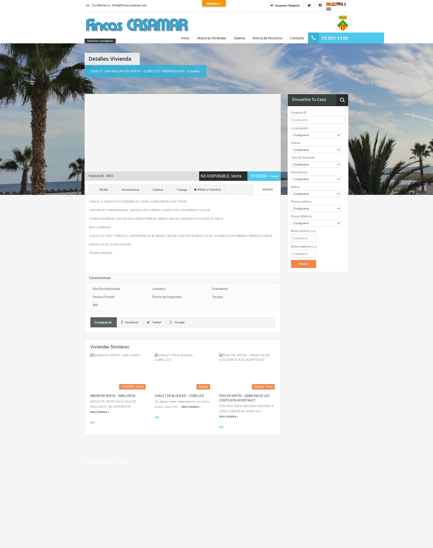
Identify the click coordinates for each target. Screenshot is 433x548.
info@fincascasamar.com (129, 5)
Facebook (131, 322)
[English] (328, 9)
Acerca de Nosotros (267, 38)
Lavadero (159, 289)
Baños (295, 187)
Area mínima (303, 231)
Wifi (95, 305)
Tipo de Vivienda (302, 157)
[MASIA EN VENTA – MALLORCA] (118, 371)
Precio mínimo (301, 201)
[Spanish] (333, 4)
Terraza (217, 297)
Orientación (220, 289)
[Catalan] (328, 4)
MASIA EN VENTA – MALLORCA (112, 396)
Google (179, 322)
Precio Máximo (301, 216)
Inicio (185, 38)
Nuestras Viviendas (211, 38)
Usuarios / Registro (287, 5)
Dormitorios (299, 172)
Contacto (297, 38)
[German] (338, 4)
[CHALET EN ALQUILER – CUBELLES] (182, 371)
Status (295, 143)
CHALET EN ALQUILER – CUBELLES (179, 396)
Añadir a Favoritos (209, 189)
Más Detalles (98, 412)
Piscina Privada (103, 297)
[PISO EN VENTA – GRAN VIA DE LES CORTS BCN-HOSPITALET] (247, 371)
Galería (239, 38)
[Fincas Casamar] (139, 25)
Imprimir (268, 189)
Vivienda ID (298, 112)
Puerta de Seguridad (167, 297)
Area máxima (304, 246)
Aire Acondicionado (106, 289)
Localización (300, 128)
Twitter (156, 322)
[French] (343, 4)
